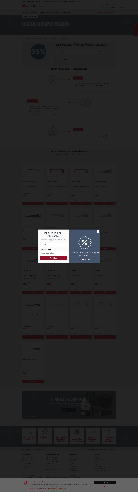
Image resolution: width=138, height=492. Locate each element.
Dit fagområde (45, 250)
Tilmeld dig (53, 258)
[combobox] (53, 253)
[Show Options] (65, 253)
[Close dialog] (98, 231)
